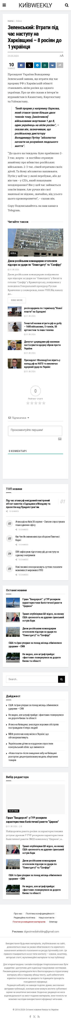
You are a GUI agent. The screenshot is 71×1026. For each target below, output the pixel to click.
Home (10, 21)
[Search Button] (66, 5)
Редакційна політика (24, 917)
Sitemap (53, 921)
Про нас (18, 913)
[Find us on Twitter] (34, 1017)
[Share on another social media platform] (60, 65)
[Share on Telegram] (37, 65)
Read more (18, 300)
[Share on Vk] (52, 65)
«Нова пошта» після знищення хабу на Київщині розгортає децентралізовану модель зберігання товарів (33, 756)
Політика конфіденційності (40, 913)
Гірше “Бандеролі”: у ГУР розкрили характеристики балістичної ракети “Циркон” (42, 602)
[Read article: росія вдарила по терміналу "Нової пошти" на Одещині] (15, 311)
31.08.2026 (14, 270)
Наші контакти (46, 917)
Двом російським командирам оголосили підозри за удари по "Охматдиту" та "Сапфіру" (39, 632)
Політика (13, 811)
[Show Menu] (4, 5)
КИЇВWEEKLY (35, 5)
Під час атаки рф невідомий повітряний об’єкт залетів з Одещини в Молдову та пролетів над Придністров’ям (28, 504)
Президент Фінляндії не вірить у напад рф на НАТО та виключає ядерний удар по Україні (42, 363)
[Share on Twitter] (29, 65)
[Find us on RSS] (39, 1017)
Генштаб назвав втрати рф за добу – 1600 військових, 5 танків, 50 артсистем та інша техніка (43, 326)
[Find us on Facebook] (30, 1017)
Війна (19, 21)
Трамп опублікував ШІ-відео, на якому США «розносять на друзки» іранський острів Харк (43, 617)
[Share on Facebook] (21, 65)
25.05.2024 (13, 56)
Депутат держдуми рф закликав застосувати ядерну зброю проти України (42, 345)
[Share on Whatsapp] (45, 65)
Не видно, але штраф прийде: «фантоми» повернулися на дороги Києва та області (41, 657)
